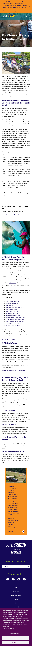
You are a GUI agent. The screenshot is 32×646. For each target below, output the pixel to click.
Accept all (15, 642)
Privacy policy (6, 626)
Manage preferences (15, 633)
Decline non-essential (15, 638)
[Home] (8, 16)
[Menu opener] (29, 16)
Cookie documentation (8, 628)
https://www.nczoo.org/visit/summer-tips (14, 11)
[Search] (26, 16)
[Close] (29, 6)
